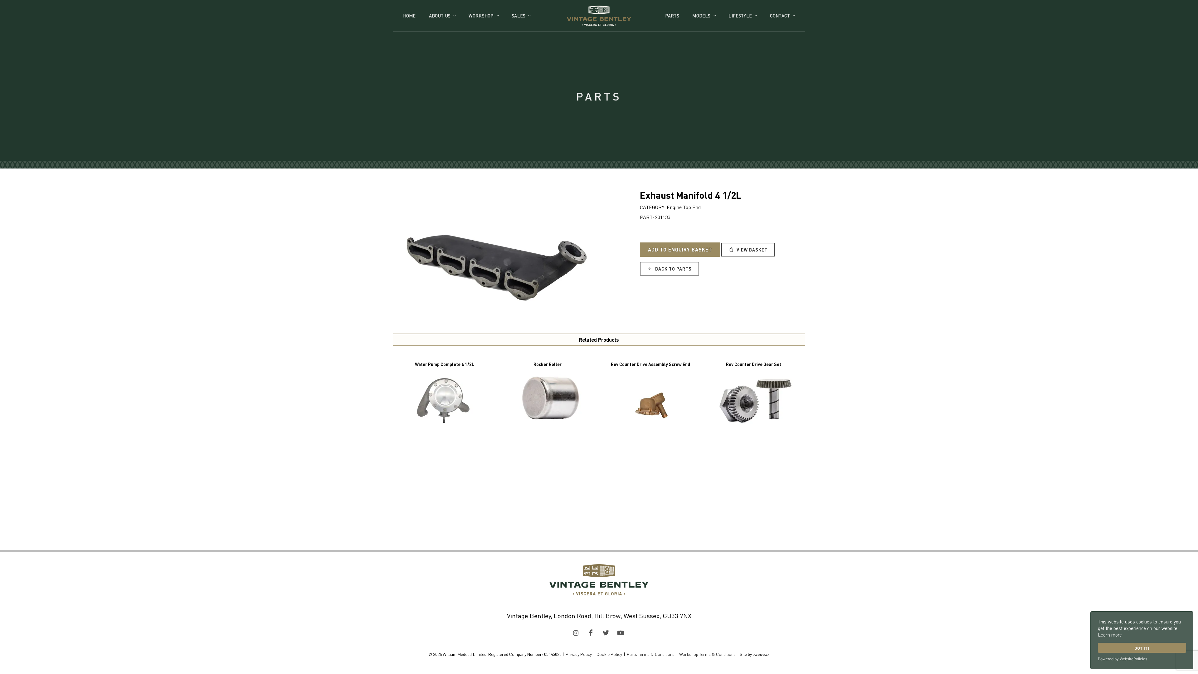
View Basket (751, 249)
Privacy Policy (579, 654)
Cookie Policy (609, 654)
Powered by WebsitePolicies (1122, 659)
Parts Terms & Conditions (650, 654)
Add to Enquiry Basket (680, 249)
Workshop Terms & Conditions (707, 654)
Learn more (1110, 635)
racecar (761, 654)
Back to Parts (673, 268)
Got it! (1141, 648)
